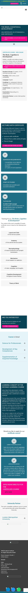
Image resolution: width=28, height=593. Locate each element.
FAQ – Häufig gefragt (6, 564)
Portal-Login (4, 565)
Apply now (8, 492)
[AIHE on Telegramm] (8, 590)
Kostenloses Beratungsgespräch (9, 569)
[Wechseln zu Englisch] (21, 4)
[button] (25, 9)
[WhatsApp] (19, 590)
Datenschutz (4, 572)
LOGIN (24, 3)
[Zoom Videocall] (13, 590)
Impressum (4, 571)
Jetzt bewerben (5, 567)
